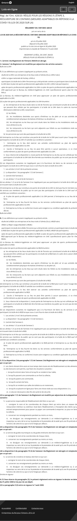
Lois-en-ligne (10, 9)
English (71, 2)
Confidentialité (21, 508)
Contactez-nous (37, 508)
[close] (72, 9)
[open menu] (63, 9)
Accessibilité (6, 508)
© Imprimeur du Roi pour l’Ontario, (18, 513)
